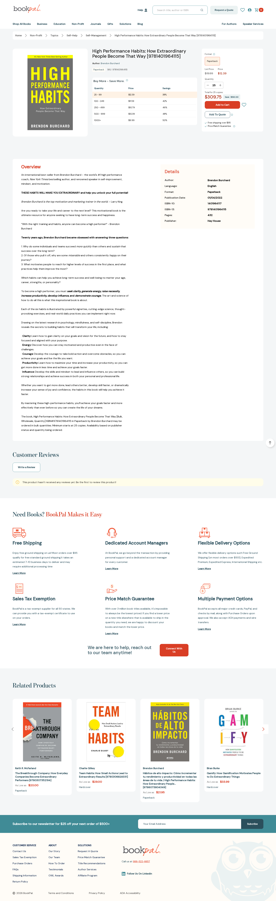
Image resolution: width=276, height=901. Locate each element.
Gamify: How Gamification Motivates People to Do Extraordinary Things (234, 775)
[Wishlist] (244, 105)
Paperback (212, 61)
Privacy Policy (97, 893)
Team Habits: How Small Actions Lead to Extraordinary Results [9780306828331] (103, 775)
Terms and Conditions (61, 893)
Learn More (19, 573)
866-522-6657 (141, 861)
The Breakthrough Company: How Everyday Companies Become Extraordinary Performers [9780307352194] (41, 777)
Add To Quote (217, 114)
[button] (263, 729)
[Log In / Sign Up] (243, 10)
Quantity (209, 79)
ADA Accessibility (130, 893)
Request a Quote (224, 10)
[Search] (202, 10)
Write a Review (26, 467)
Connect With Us (174, 650)
